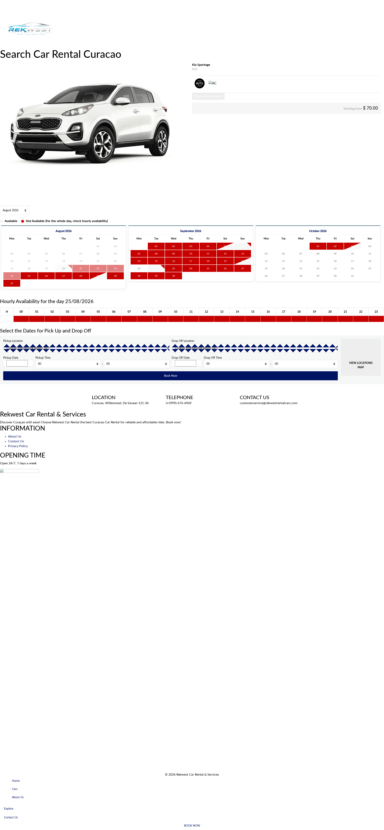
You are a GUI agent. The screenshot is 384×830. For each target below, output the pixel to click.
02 (173, 246)
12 (225, 253)
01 (156, 246)
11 (208, 253)
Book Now (34, 46)
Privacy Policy (18, 446)
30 (115, 276)
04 (208, 246)
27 (63, 276)
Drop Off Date (181, 357)
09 (173, 253)
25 (29, 276)
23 (173, 268)
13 (242, 253)
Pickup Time (42, 357)
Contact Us (19, 46)
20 (242, 261)
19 (225, 261)
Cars (11, 11)
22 (156, 268)
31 (11, 283)
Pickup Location (13, 340)
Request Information (208, 96)
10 (190, 253)
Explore (5, 46)
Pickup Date (10, 357)
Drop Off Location (183, 340)
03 (190, 246)
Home (4, 11)
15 (156, 261)
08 (156, 253)
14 (139, 261)
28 (80, 276)
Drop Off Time (213, 357)
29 (98, 276)
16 (173, 261)
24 (190, 268)
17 (190, 261)
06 (242, 246)
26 (46, 276)
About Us (21, 11)
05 (225, 246)
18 (208, 261)
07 (139, 253)
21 (139, 268)
